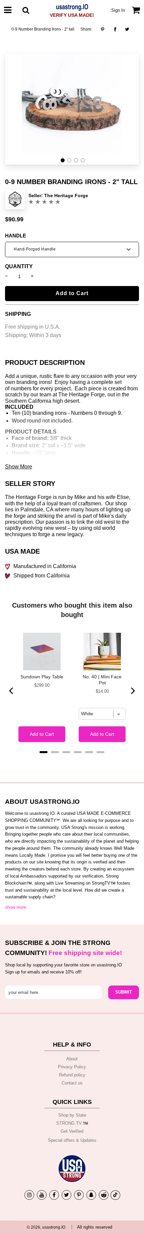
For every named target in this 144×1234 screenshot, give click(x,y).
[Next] (132, 690)
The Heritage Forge (66, 195)
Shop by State (72, 1115)
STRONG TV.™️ (72, 1123)
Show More (18, 466)
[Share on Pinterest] (104, 29)
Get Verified (72, 1131)
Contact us (72, 1082)
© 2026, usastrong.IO (46, 1227)
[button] (63, 160)
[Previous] (11, 690)
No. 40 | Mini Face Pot (102, 679)
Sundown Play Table (41, 676)
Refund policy (72, 1074)
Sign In (118, 10)
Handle (15, 235)
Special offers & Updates (72, 1140)
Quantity (19, 266)
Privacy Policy (72, 1066)
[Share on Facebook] (115, 29)
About (72, 1058)
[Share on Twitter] (127, 29)
